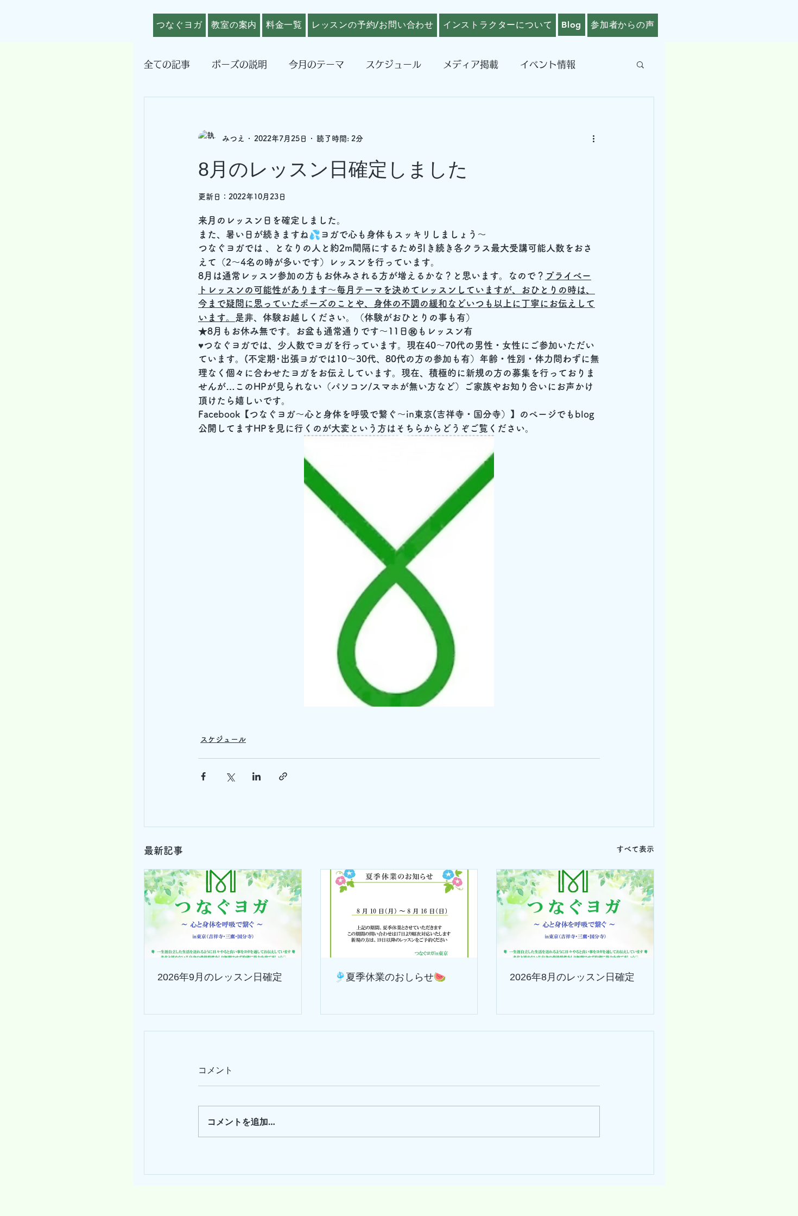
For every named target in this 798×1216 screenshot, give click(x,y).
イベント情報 (547, 64)
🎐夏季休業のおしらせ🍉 (390, 977)
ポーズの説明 (239, 64)
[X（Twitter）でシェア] (230, 776)
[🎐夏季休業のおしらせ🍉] (399, 913)
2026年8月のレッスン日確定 (572, 977)
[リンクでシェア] (283, 776)
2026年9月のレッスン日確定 (219, 977)
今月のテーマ (316, 64)
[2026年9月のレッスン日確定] (222, 913)
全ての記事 (167, 64)
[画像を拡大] (399, 571)
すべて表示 (635, 849)
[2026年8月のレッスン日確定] (575, 913)
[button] (640, 64)
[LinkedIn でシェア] (256, 776)
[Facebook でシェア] (203, 776)
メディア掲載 (470, 64)
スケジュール (393, 64)
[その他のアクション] (593, 138)
